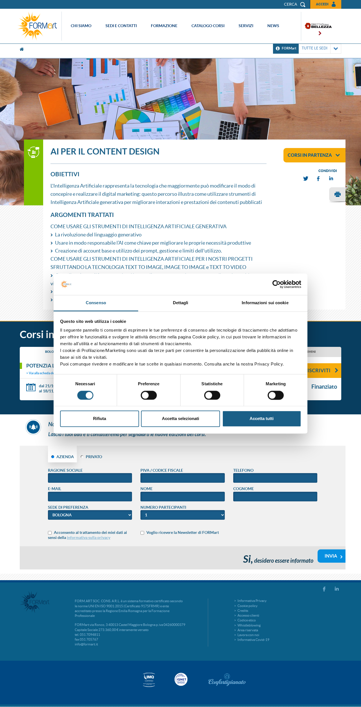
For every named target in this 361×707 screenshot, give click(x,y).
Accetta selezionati (180, 418)
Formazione (164, 25)
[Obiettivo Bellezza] (316, 26)
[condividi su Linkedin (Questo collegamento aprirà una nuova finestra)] (331, 178)
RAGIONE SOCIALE (65, 470)
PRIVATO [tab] (94, 456)
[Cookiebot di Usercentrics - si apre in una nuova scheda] (276, 284)
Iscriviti (319, 370)
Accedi (322, 4)
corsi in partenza (310, 155)
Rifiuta (99, 418)
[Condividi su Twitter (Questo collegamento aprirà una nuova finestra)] (306, 178)
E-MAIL (54, 488)
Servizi (246, 25)
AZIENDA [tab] (65, 456)
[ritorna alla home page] (39, 26)
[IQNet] (180, 679)
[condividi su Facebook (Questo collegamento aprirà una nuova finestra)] (319, 178)
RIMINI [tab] (310, 351)
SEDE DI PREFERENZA (68, 507)
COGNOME (243, 488)
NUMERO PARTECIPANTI (163, 507)
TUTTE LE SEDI (314, 48)
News (273, 25)
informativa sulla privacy (88, 537)
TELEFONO (243, 470)
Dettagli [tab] (180, 303)
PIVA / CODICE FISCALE (161, 470)
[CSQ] (149, 680)
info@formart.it (86, 644)
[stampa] (337, 195)
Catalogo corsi (207, 25)
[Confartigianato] (227, 679)
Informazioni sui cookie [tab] (265, 303)
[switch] (149, 395)
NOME (146, 488)
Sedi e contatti (121, 25)
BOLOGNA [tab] (53, 351)
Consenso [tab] (96, 303)
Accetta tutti (262, 418)
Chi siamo (81, 25)
